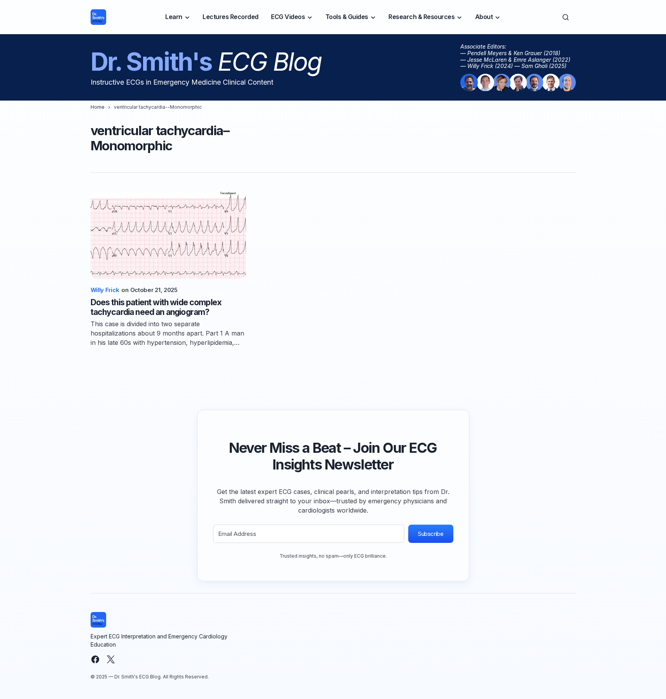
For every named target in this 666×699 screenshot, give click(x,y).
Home (98, 107)
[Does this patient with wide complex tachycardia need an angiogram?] (168, 235)
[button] (566, 17)
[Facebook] (95, 659)
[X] (111, 659)
